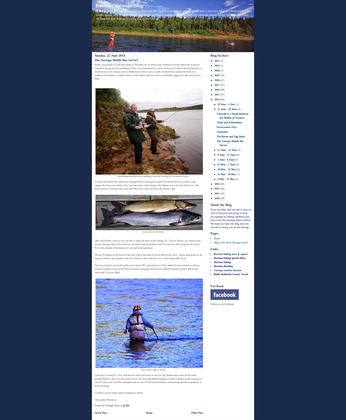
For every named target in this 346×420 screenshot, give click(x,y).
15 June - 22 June (228, 150)
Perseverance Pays (227, 127)
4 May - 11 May (226, 179)
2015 (217, 94)
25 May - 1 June (227, 164)
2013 (217, 184)
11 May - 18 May (227, 174)
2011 (217, 193)
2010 (217, 198)
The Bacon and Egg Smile (231, 136)
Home (149, 413)
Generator (222, 132)
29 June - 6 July (227, 104)
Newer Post (101, 413)
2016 (217, 89)
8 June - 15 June (227, 155)
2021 (217, 65)
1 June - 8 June (226, 159)
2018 (217, 80)
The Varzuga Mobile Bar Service (116, 60)
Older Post (197, 413)
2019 (217, 75)
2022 (217, 61)
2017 (217, 85)
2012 (217, 188)
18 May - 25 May (227, 169)
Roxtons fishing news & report (230, 254)
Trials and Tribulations (229, 122)
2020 (217, 70)
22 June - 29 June (228, 109)
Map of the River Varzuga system (231, 242)
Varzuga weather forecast (227, 270)
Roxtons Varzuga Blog (119, 5)
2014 (217, 99)
